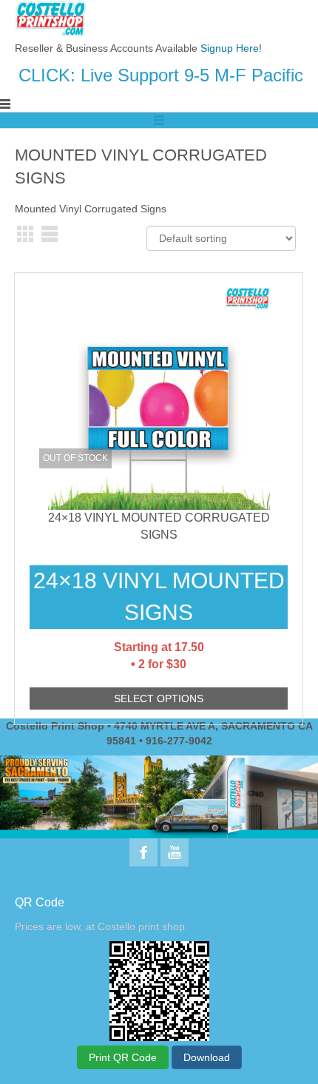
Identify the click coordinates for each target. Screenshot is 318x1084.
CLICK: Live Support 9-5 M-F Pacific (160, 75)
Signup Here (229, 48)
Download (206, 1057)
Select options (158, 698)
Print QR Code (123, 1057)
